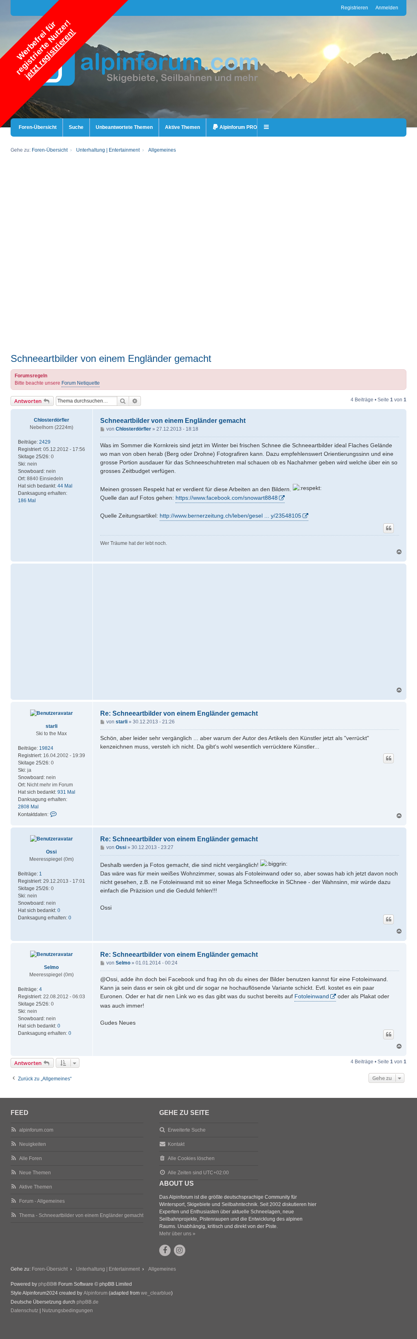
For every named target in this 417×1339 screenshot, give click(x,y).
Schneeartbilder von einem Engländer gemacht (111, 358)
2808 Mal (28, 807)
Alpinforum (95, 1293)
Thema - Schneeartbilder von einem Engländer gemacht (81, 1215)
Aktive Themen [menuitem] (182, 127)
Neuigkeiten (32, 1144)
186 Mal (27, 500)
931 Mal (66, 792)
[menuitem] (234, 127)
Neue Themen (35, 1173)
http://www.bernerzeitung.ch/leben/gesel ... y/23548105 (230, 515)
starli (51, 726)
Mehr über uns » (177, 1234)
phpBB (45, 1284)
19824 (46, 748)
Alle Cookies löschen (191, 1158)
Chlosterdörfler (51, 420)
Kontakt (176, 1144)
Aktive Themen (35, 1187)
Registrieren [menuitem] (354, 8)
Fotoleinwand (311, 996)
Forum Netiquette (80, 383)
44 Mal (64, 486)
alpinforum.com (36, 1130)
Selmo (51, 967)
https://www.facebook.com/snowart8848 (227, 497)
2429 (44, 442)
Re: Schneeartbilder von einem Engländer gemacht (179, 713)
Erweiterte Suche (187, 1130)
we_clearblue (156, 1293)
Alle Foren (30, 1158)
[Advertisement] (209, 296)
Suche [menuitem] (76, 127)
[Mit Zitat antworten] (388, 528)
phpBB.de (88, 1302)
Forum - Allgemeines (42, 1201)
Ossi (51, 852)
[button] (266, 127)
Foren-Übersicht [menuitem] (38, 127)
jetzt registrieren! (50, 54)
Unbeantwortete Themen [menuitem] (124, 127)
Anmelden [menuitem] (386, 8)
